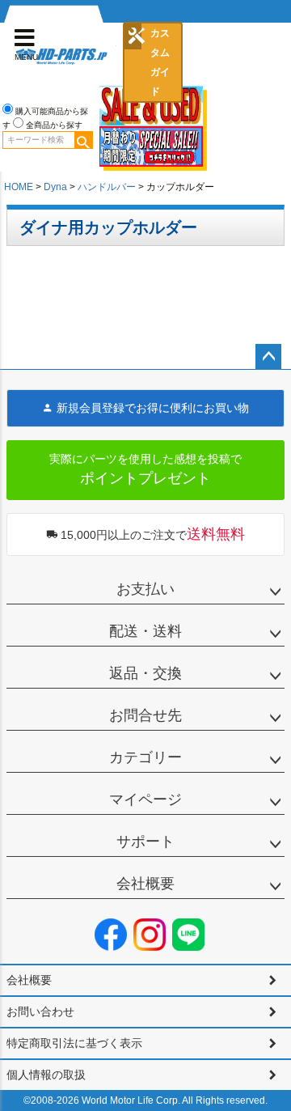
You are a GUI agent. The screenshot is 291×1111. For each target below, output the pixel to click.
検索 (83, 140)
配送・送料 (145, 631)
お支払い (145, 589)
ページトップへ (268, 357)
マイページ (145, 799)
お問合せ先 (145, 715)
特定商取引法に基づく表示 (74, 1043)
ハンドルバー (107, 187)
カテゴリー (145, 757)
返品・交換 (145, 673)
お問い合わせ (40, 1011)
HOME (18, 187)
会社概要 (145, 884)
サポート (145, 841)
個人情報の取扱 (46, 1074)
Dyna (55, 187)
